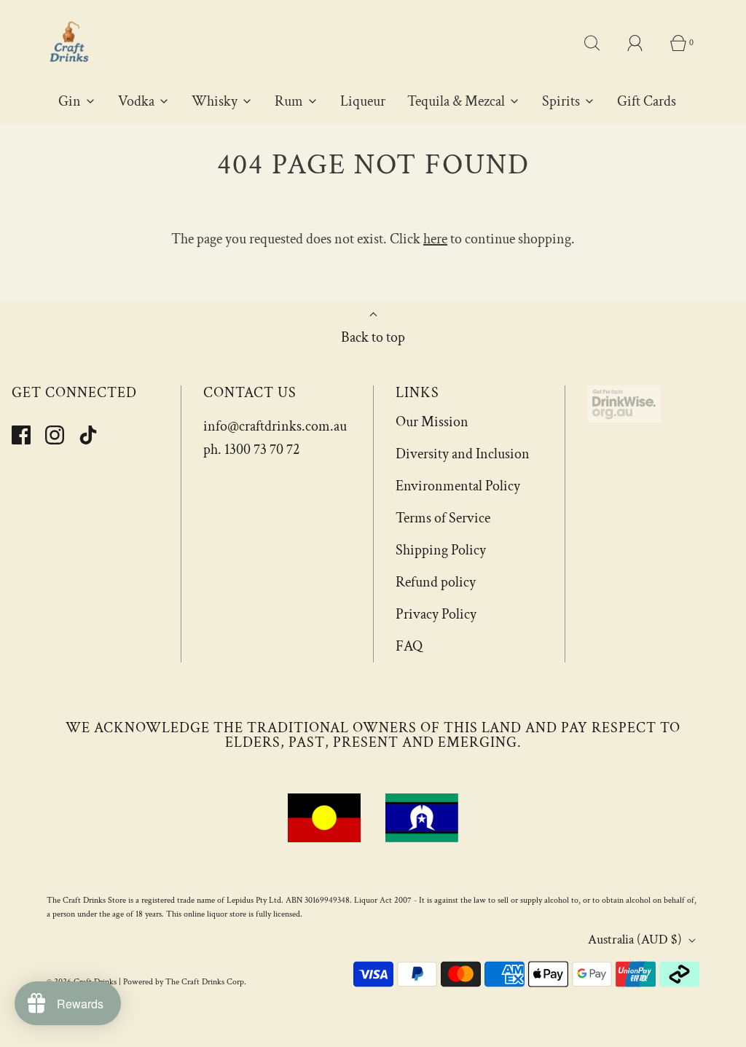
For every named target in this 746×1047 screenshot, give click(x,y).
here (435, 239)
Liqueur (362, 101)
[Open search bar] (600, 43)
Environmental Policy (458, 486)
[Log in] (643, 43)
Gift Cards (646, 101)
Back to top (373, 337)
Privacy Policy (436, 614)
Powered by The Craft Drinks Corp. (184, 981)
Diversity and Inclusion (463, 453)
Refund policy (436, 582)
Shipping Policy (441, 550)
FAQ (409, 646)
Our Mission (432, 421)
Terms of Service (443, 518)
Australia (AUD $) (636, 939)
